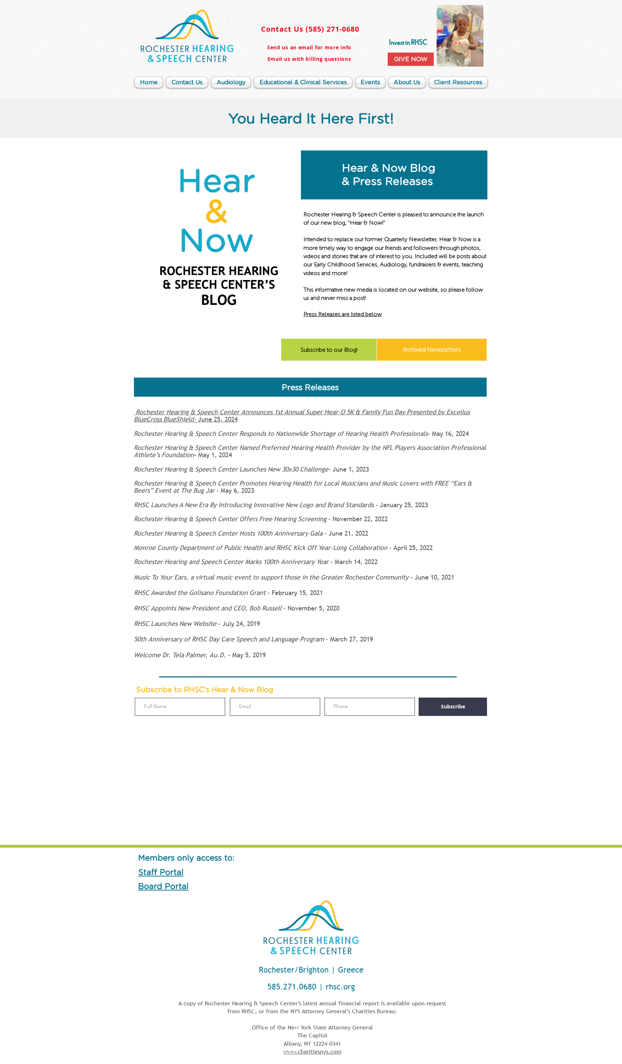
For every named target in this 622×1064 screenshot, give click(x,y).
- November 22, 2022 (261, 519)
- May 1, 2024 (310, 451)
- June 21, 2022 (251, 533)
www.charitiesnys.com (312, 1051)
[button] (407, 82)
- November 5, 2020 (236, 608)
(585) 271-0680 (332, 29)
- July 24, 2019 (197, 623)
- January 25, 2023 (281, 505)
